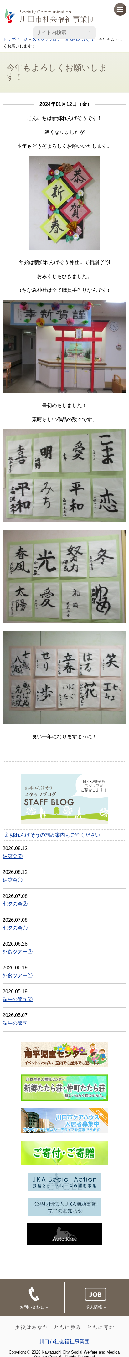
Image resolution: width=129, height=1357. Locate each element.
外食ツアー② (18, 951)
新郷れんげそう (79, 39)
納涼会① (13, 880)
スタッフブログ (46, 39)
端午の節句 (15, 1023)
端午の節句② (18, 999)
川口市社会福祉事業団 (64, 1341)
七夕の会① (15, 928)
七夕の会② (15, 903)
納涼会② (13, 856)
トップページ (15, 39)
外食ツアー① (18, 975)
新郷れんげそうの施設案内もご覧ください (52, 835)
